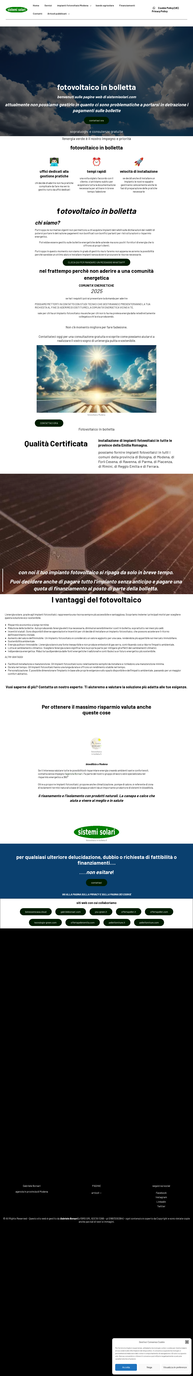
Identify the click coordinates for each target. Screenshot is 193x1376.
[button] (186, 1342)
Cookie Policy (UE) (168, 7)
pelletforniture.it (117, 922)
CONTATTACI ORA (49, 423)
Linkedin (161, 1201)
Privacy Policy (160, 11)
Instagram (161, 1197)
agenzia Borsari (74, 773)
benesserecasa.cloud (35, 911)
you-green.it (101, 911)
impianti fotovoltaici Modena (72, 5)
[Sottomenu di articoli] (100, 1192)
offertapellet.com (159, 911)
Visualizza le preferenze (175, 1367)
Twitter (161, 1206)
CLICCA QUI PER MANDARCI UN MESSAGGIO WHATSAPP (96, 262)
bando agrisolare (105, 5)
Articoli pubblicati (57, 13)
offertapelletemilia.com (83, 922)
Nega (149, 1367)
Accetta (126, 1367)
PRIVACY (94, 894)
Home (36, 5)
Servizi (48, 5)
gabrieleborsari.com (71, 911)
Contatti (37, 13)
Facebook (161, 1192)
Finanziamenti (127, 5)
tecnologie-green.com (45, 922)
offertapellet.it (128, 911)
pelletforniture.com (149, 922)
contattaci (96, 882)
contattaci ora (96, 120)
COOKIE (127, 894)
